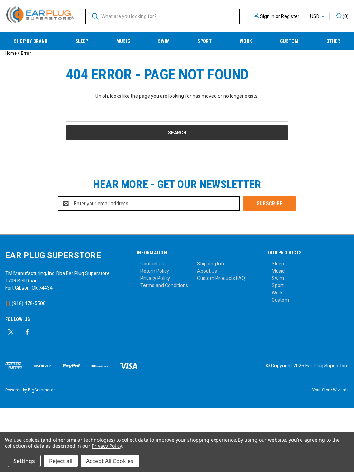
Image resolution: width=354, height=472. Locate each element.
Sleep (81, 41)
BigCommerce (42, 390)
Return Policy (154, 271)
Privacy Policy (155, 278)
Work (246, 41)
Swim (164, 41)
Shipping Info (211, 263)
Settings (24, 461)
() (345, 16)
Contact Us (152, 263)
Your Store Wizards (330, 390)
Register (290, 16)
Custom (289, 41)
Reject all (60, 461)
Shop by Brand (30, 41)
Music (123, 41)
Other (333, 41)
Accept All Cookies (109, 461)
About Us (207, 271)
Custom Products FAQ (221, 278)
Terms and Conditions (164, 285)
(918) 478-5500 (28, 303)
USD (315, 16)
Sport (204, 41)
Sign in (267, 16)
